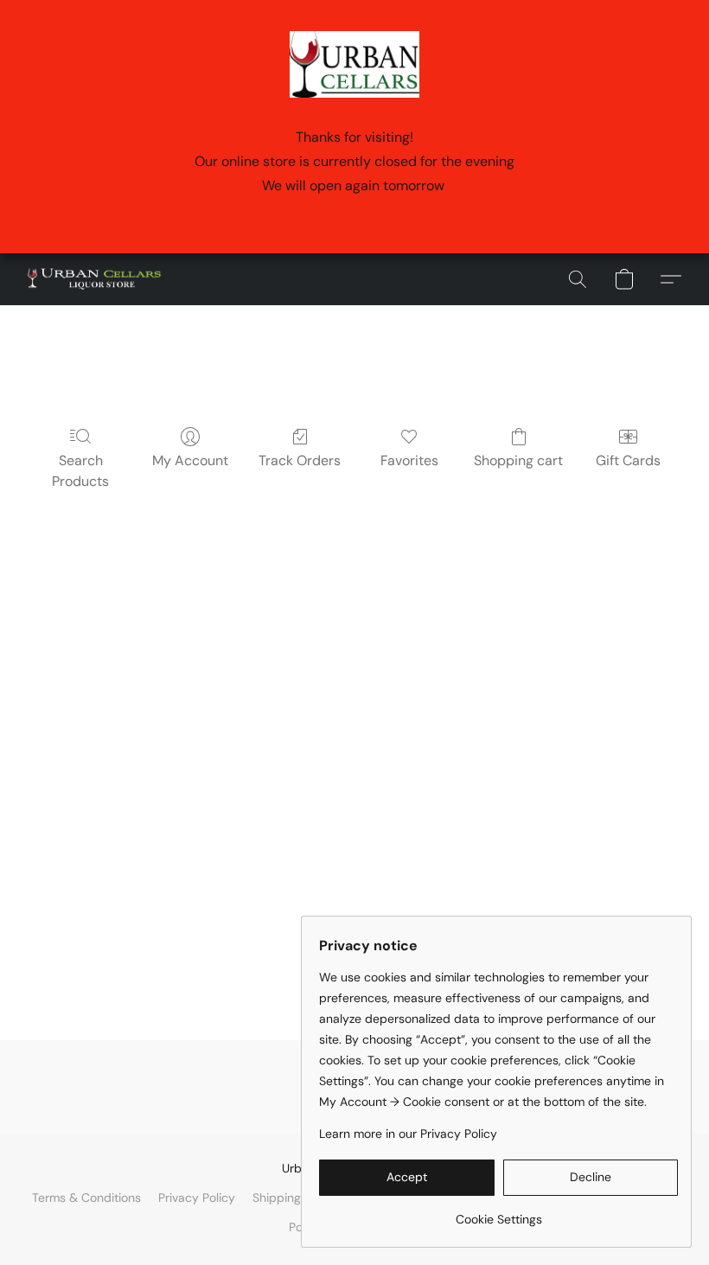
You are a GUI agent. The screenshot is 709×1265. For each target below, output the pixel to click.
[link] (498, 1213)
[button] (94, 279)
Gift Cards (628, 460)
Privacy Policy (196, 1197)
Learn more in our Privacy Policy (408, 1133)
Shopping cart (518, 460)
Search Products (80, 470)
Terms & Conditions (86, 1197)
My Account (190, 460)
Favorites (409, 460)
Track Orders (300, 460)
